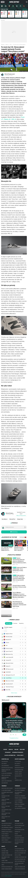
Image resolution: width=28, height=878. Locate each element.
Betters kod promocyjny (7, 866)
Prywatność (8, 752)
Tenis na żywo (18, 827)
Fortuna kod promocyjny (20, 851)
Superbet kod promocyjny (20, 857)
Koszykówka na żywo (19, 829)
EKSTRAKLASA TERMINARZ (20, 796)
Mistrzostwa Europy (19, 840)
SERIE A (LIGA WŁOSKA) (6, 775)
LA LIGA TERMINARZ (18, 800)
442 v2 (14, 119)
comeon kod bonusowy (20, 869)
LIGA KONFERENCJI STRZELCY (7, 827)
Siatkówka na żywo (19, 823)
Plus (11, 44)
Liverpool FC (17, 765)
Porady (16, 833)
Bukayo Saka (20, 519)
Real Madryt (17, 763)
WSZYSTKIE (24, 9)
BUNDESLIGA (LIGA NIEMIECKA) (5, 778)
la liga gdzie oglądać (6, 790)
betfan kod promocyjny (20, 859)
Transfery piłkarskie (19, 838)
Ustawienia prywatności (17, 752)
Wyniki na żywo (4, 9)
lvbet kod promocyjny (20, 861)
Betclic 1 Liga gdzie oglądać (6, 807)
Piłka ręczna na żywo (19, 825)
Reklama (16, 749)
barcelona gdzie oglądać (7, 788)
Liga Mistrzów (5, 761)
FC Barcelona (18, 761)
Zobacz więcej (14, 693)
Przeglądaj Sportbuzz (14, 738)
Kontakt (5, 749)
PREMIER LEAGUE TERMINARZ (20, 798)
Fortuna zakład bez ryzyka (19, 864)
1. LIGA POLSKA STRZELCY (6, 842)
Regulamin (22, 749)
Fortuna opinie (5, 851)
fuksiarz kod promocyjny (7, 862)
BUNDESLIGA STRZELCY (6, 838)
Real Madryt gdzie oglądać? (6, 858)
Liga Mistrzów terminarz (20, 788)
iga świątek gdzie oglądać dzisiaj (7, 793)
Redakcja (11, 749)
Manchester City (18, 776)
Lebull (3, 864)
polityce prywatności (8, 875)
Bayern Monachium (19, 769)
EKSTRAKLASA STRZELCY (6, 829)
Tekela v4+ (7, 119)
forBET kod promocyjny (7, 855)
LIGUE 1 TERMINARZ (18, 806)
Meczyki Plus (12, 519)
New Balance (4, 519)
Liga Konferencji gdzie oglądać (6, 810)
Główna (2, 44)
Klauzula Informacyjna (10, 755)
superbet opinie (5, 853)
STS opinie (4, 848)
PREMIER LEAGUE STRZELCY (7, 831)
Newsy (7, 44)
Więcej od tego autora (21, 513)
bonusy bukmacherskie (7, 869)
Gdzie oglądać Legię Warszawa (6, 814)
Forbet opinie (4, 860)
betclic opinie (18, 855)
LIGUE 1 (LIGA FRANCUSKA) (7, 781)
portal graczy (20, 755)
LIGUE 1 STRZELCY (5, 840)
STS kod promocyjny (19, 848)
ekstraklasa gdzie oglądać (6, 796)
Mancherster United (19, 767)
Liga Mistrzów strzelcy (7, 823)
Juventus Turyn (18, 780)
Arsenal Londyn (18, 771)
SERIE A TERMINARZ (18, 802)
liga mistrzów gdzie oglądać (19, 842)
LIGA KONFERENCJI (5, 765)
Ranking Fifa (17, 831)
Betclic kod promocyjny (20, 853)
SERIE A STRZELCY (5, 835)
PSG (15, 778)
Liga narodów (5, 783)
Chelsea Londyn (18, 774)
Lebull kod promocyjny (20, 866)
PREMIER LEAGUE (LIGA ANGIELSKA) (6, 770)
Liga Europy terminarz (20, 790)
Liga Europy (4, 763)
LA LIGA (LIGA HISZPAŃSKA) (7, 773)
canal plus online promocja (5, 800)
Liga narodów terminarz (20, 808)
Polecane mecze (18, 835)
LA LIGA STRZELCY (5, 833)
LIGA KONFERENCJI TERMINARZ (18, 793)
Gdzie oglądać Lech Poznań (6, 817)
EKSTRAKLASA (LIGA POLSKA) (7, 767)
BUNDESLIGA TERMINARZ (19, 804)
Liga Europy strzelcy (6, 825)
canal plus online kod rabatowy (6, 803)
